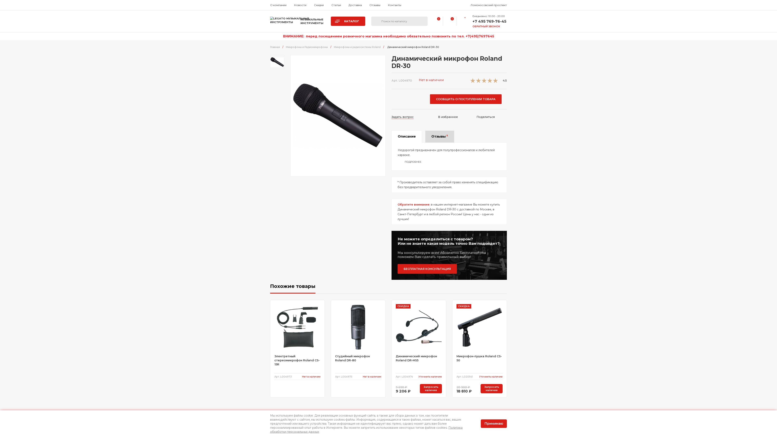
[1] (472, 82)
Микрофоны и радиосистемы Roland (357, 47)
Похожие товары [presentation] (292, 286)
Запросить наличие (431, 388)
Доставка (355, 5)
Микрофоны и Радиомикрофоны (307, 47)
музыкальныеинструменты (311, 21)
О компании (278, 5)
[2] (478, 82)
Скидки (319, 5)
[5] (495, 82)
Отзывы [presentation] (439, 136)
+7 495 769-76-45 (489, 21)
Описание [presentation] (407, 136)
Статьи (336, 5)
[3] (484, 82)
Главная (275, 47)
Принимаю (493, 423)
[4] (489, 82)
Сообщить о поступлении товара (466, 99)
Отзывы (374, 5)
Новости (300, 5)
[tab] (407, 136)
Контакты (394, 5)
